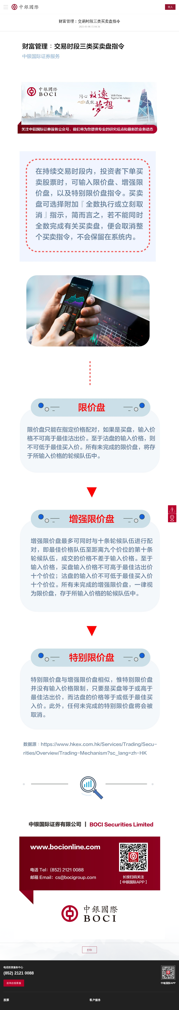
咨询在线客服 (13, 983)
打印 (89, 950)
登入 (170, 7)
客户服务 (95, 999)
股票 (6, 999)
